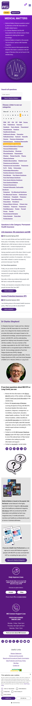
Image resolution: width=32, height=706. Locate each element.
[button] (16, 702)
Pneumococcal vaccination (11, 165)
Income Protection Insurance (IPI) (14, 296)
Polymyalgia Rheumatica (10, 170)
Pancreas (19, 124)
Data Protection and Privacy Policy (16, 661)
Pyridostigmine (8, 218)
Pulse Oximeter (8, 216)
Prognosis (14, 206)
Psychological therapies (10, 214)
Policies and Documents (16, 656)
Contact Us (16, 665)
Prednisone (6, 197)
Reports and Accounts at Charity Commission (16, 658)
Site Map (16, 663)
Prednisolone (23, 194)
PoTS (5, 168)
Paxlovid (18, 136)
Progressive (22, 206)
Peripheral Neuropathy (21, 141)
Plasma (23, 156)
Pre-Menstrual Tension (10, 194)
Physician (18, 151)
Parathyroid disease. (9, 132)
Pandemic (6, 127)
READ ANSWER (8, 291)
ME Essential (24, 506)
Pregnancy (23, 197)
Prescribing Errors (16, 199)
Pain (4, 124)
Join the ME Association (12, 420)
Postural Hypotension (10, 185)
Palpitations (11, 124)
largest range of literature (19, 403)
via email (14, 444)
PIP (16, 122)
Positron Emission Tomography (13, 173)
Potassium (6, 192)
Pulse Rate (17, 216)
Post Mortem (7, 175)
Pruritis (11, 211)
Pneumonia (24, 165)
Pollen (10, 168)
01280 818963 (21, 597)
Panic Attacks (15, 127)
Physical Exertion (8, 151)
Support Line (15, 12)
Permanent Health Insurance (12, 144)
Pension (5, 139)
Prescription (7, 201)
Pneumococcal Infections (11, 163)
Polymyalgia (17, 168)
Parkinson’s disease (9, 134)
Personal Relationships (10, 148)
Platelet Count (22, 161)
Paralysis (16, 129)
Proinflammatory (8, 209)
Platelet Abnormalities (10, 161)
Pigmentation (19, 153)
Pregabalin (15, 197)
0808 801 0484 (16, 619)
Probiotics (6, 206)
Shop (21, 592)
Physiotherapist (8, 153)
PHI (13, 122)
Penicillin (25, 136)
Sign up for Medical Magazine (16, 560)
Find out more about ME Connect (16, 633)
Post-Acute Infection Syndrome (12, 180)
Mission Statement (16, 653)
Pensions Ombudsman (17, 139)
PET (9, 122)
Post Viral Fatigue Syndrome (12, 177)
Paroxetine (20, 134)
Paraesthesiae (7, 129)
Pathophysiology (8, 136)
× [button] (30, 674)
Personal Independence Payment (13, 146)
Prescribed (6, 199)
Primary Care (23, 204)
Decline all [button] (23, 698)
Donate (7, 12)
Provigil (23, 209)
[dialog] (16, 689)
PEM (4, 122)
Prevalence (15, 201)
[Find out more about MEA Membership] (2, 236)
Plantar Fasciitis (15, 156)
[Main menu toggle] (30, 5)
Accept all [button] (8, 698)
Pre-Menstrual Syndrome (19, 192)
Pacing (25, 122)
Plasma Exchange (8, 158)
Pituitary (6, 156)
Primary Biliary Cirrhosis (10, 204)
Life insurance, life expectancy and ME (15, 232)
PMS (20, 122)
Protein (17, 209)
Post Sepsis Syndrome (19, 175)
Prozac (5, 211)
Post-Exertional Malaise (10, 182)
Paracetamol (24, 127)
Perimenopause (8, 141)
